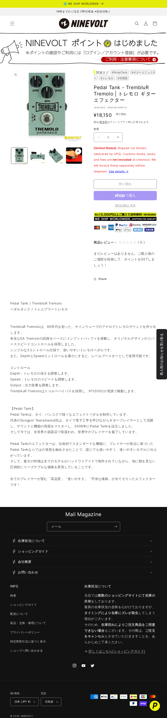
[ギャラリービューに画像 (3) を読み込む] (56, 155)
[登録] (115, 526)
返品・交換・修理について (28, 623)
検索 (13, 595)
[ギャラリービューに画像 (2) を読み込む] (38, 155)
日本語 (49, 701)
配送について (19, 613)
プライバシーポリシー (25, 632)
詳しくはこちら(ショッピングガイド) (117, 651)
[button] (12, 23)
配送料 (103, 121)
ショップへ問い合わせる (26, 650)
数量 (96, 129)
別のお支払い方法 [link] (125, 205)
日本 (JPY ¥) (22, 701)
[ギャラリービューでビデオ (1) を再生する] (74, 155)
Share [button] (102, 278)
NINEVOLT (27, 716)
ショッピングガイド (23, 604)
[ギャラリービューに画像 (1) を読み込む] (19, 155)
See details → (119, 171)
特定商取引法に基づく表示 (28, 641)
